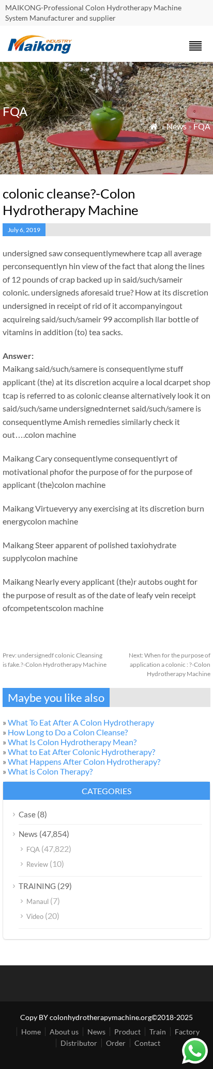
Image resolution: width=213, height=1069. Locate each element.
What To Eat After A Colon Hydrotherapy (81, 722)
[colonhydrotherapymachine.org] (41, 51)
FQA (201, 126)
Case (27, 814)
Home (31, 1031)
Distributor (78, 1043)
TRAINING (37, 886)
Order (116, 1043)
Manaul (37, 901)
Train (157, 1031)
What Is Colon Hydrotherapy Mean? (72, 742)
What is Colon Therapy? (50, 771)
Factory (187, 1031)
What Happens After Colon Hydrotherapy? (84, 761)
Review (37, 864)
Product (127, 1031)
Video (34, 916)
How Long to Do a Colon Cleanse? (68, 732)
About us (64, 1031)
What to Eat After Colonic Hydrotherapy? (81, 751)
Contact (147, 1043)
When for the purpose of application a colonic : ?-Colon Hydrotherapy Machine (169, 664)
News (176, 126)
